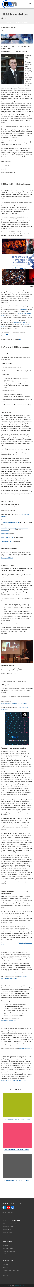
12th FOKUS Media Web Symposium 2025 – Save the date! (18, 1150)
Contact (6, 1264)
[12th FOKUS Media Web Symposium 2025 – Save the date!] (17, 1135)
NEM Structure (8, 1232)
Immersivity (4, 533)
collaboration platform (9, 336)
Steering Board (8, 1235)
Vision (6, 1245)
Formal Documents (9, 1251)
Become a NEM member (10, 1224)
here (7, 334)
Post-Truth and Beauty (19, 323)
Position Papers (8, 1248)
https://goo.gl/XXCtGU (7, 558)
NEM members (8, 1229)
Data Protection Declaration (11, 1270)
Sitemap (6, 1273)
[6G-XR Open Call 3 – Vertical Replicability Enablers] (17, 1166)
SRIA (5, 1254)
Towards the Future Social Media (10, 522)
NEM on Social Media (8, 1212)
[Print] (3, 30)
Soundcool (24, 309)
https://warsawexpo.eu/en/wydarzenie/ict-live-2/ (14, 703)
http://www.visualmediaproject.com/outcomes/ (14, 1080)
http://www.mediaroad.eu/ (8, 1020)
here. (20, 339)
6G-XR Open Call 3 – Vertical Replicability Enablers (18, 1180)
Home (8, 22)
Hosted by (17, 1286)
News (12, 22)
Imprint (6, 1267)
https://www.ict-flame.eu (25, 1048)
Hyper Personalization (7, 537)
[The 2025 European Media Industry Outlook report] (17, 1105)
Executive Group (8, 1226)
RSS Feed (6, 1276)
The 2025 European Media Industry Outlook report (18, 1119)
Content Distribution (6, 541)
